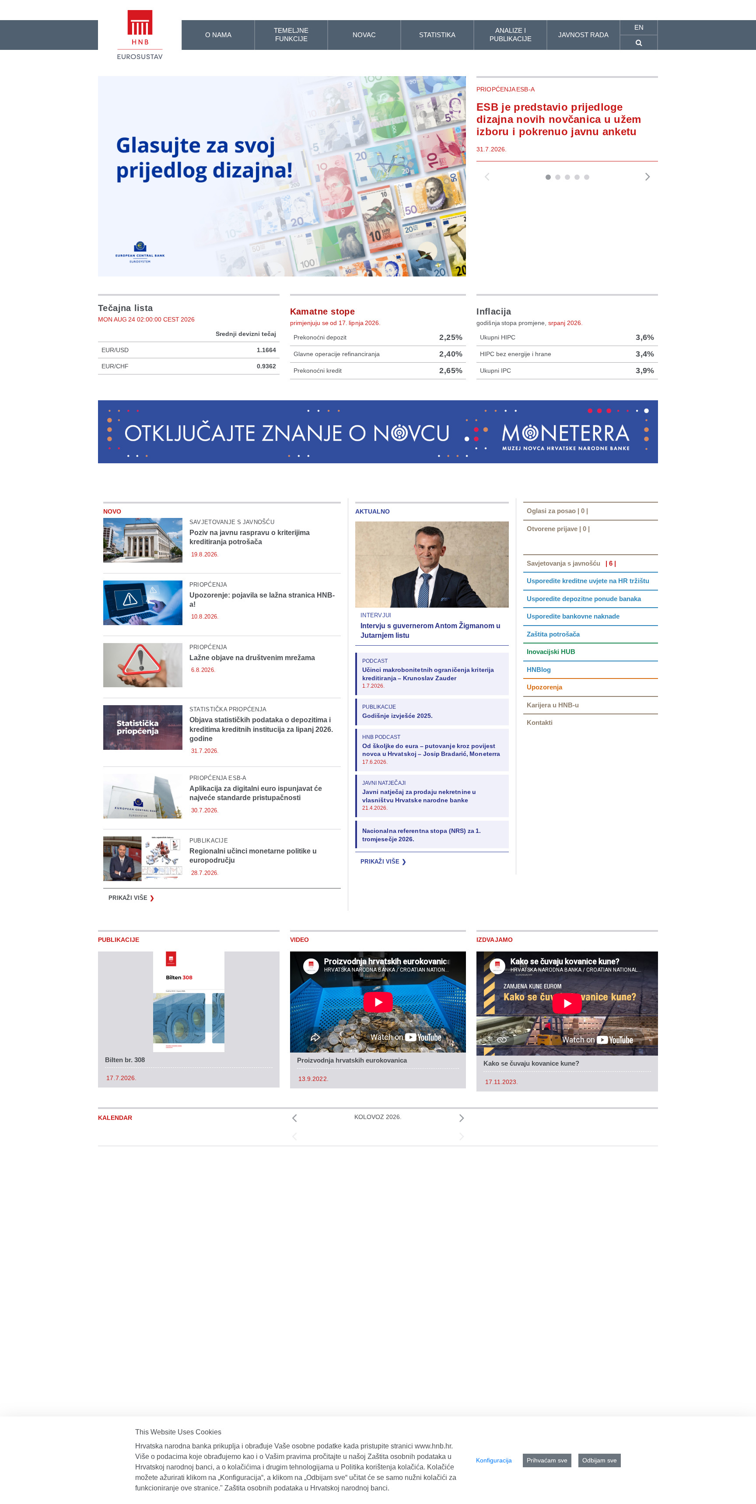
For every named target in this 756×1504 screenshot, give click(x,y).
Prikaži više (131, 898)
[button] (548, 177)
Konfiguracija (494, 1460)
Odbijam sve (599, 1460)
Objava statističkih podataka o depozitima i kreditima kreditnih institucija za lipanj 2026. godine (261, 729)
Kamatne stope (322, 311)
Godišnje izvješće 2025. (397, 715)
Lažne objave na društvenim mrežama (252, 657)
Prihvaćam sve (547, 1460)
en (639, 27)
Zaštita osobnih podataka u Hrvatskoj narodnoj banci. (306, 1488)
